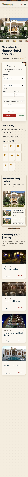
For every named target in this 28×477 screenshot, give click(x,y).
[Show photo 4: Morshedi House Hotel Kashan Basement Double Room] (20, 41)
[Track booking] (21, 4)
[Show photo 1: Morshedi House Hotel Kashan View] (1, 41)
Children (17, 91)
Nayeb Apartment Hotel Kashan (13, 334)
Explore (20, 275)
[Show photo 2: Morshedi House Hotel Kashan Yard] (8, 41)
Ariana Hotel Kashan (12, 365)
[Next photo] (25, 28)
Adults (5, 91)
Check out (6, 82)
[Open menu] (25, 4)
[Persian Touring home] (8, 4)
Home (4, 13)
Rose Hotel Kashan (11, 269)
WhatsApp (21, 115)
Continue (8, 115)
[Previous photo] (2, 28)
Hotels (8, 13)
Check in (5, 74)
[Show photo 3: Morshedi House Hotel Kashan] (14, 41)
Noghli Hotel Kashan (12, 301)
